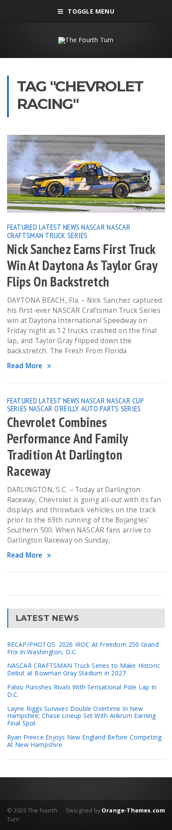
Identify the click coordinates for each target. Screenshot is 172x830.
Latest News (59, 226)
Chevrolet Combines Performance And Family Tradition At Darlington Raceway (67, 446)
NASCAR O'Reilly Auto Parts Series (85, 408)
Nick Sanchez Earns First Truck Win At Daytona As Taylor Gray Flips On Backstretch (82, 265)
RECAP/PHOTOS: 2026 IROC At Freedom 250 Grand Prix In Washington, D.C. (83, 648)
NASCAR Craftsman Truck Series (69, 230)
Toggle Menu (90, 11)
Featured (22, 226)
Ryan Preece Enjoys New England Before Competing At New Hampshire (84, 741)
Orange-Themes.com (133, 810)
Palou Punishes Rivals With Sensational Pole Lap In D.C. (82, 691)
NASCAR (93, 226)
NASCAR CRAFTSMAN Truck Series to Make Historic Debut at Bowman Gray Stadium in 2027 (84, 669)
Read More (25, 365)
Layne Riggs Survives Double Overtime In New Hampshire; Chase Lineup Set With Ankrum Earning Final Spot (81, 716)
